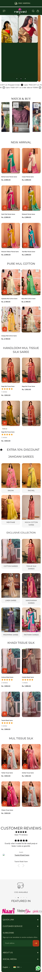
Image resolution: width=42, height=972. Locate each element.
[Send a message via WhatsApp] (38, 968)
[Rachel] (31, 478)
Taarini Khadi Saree (7, 720)
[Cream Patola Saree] (31, 160)
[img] (21, 832)
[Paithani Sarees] (31, 622)
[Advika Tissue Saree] (31, 756)
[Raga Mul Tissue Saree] (10, 370)
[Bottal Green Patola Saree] (10, 160)
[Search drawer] (33, 11)
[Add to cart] (4, 170)
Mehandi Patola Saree (28, 214)
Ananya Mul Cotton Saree (9, 336)
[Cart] (37, 11)
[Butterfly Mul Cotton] (31, 319)
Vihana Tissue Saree (7, 810)
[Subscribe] (36, 943)
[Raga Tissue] (31, 413)
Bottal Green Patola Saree (9, 177)
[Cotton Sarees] (10, 554)
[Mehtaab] (10, 510)
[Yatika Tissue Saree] (10, 756)
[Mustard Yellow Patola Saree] (10, 235)
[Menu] (4, 11)
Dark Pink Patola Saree (8, 214)
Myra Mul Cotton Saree (28, 299)
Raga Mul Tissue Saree (7, 386)
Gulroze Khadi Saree (7, 677)
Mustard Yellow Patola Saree (10, 252)
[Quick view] (4, 423)
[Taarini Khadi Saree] (10, 704)
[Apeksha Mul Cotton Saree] (10, 282)
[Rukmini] (31, 704)
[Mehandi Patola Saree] (31, 198)
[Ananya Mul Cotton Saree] (10, 319)
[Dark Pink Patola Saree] (10, 198)
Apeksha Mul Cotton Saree (9, 299)
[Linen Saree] (10, 588)
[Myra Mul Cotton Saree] (31, 282)
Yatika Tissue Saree (7, 773)
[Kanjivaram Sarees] (31, 589)
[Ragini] (10, 478)
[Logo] (21, 11)
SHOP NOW (18, 73)
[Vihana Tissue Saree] (10, 794)
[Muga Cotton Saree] (31, 511)
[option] (21, 117)
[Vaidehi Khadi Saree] (31, 661)
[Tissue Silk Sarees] (31, 555)
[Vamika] (31, 794)
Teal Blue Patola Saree (28, 252)
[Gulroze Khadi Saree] (10, 661)
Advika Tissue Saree (28, 773)
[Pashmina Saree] (10, 622)
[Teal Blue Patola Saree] (31, 235)
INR (18, 967)
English (5, 967)
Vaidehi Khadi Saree (28, 677)
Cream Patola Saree (28, 177)
